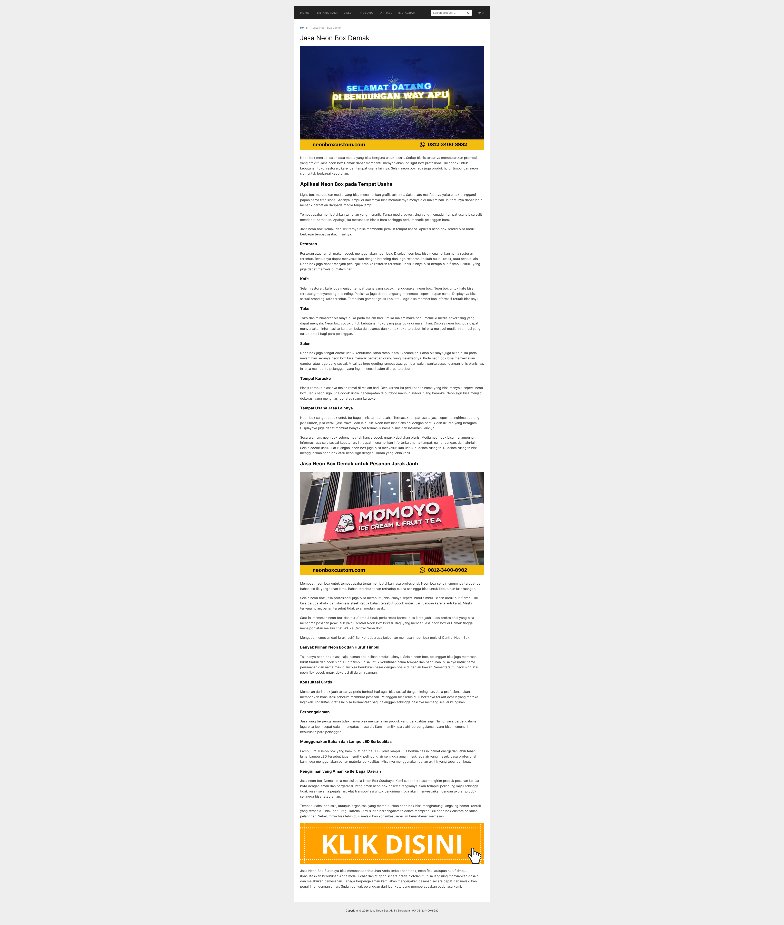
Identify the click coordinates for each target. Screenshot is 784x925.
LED (404, 751)
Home (304, 12)
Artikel (386, 12)
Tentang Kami (326, 12)
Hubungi (367, 12)
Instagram (407, 12)
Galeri (349, 12)
